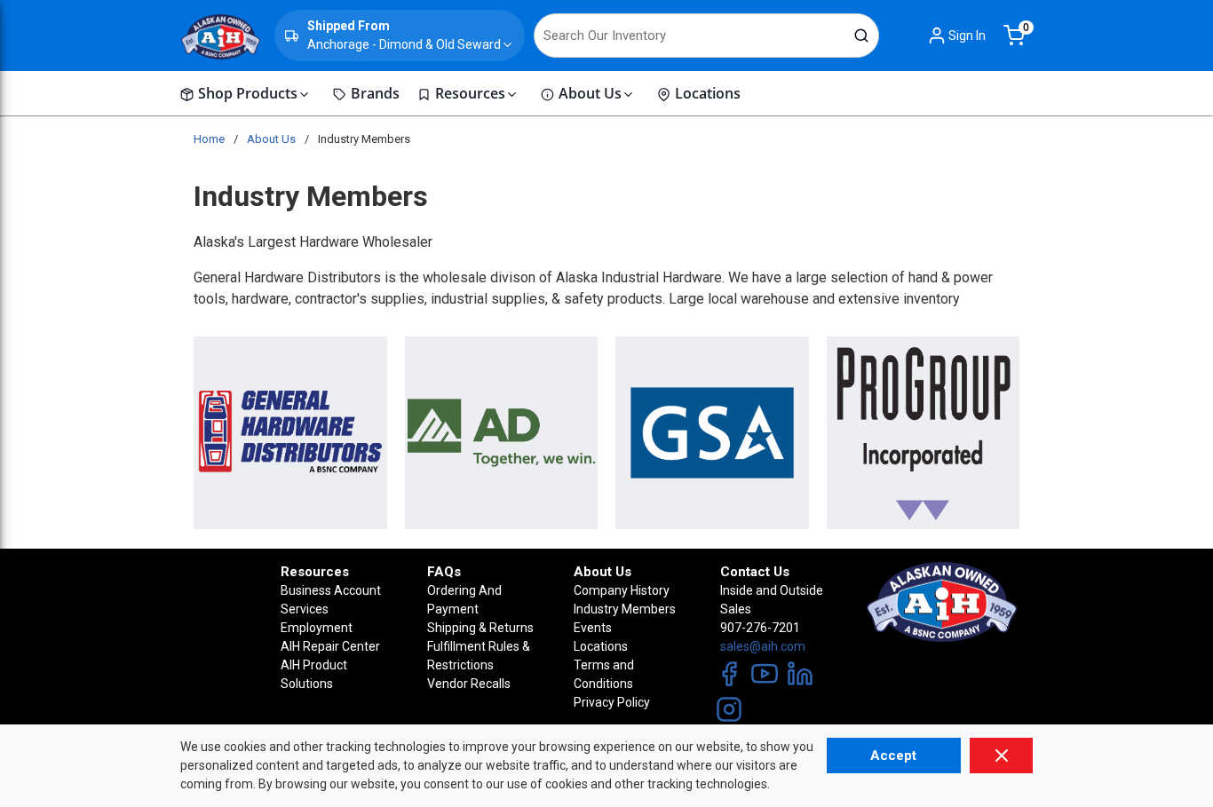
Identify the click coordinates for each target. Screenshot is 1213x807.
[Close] (1001, 755)
